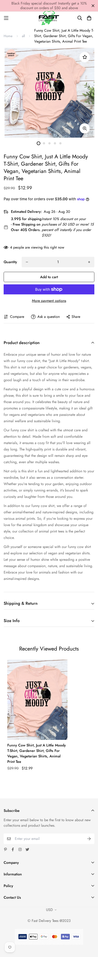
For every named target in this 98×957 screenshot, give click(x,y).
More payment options (49, 300)
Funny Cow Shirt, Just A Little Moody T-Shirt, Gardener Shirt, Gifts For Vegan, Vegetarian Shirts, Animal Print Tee (36, 753)
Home (8, 36)
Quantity (10, 262)
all (23, 36)
